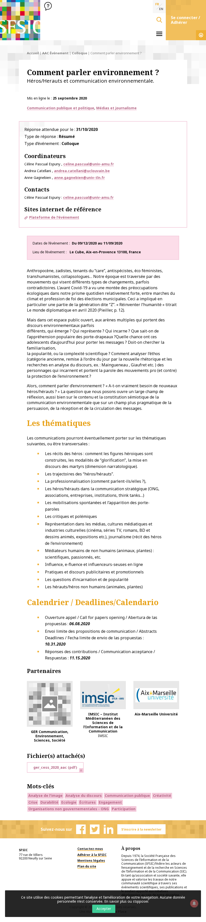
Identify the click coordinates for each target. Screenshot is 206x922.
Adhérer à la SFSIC (92, 855)
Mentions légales (91, 860)
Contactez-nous (90, 849)
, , (105, 252)
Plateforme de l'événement (54, 217)
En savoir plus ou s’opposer (126, 901)
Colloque (79, 53)
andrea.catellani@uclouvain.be (82, 170)
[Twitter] (95, 829)
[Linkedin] (109, 829)
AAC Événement (55, 53)
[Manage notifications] (194, 903)
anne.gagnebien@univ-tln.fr (79, 177)
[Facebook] (81, 829)
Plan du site (86, 866)
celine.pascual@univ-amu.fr (88, 164)
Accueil (33, 53)
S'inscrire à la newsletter (141, 829)
